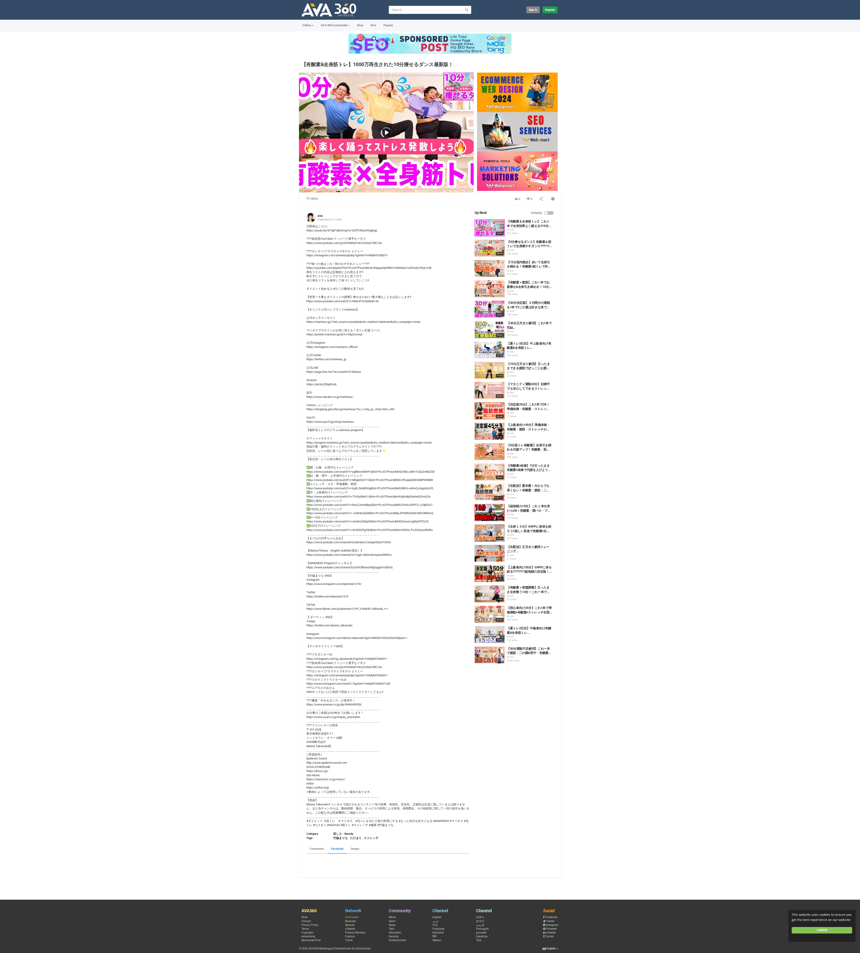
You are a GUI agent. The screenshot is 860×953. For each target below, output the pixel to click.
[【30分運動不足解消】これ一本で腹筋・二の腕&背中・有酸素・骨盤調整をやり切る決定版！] (490, 655)
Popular (388, 25)
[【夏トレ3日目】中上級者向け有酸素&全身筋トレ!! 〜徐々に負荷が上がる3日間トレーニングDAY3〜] (490, 349)
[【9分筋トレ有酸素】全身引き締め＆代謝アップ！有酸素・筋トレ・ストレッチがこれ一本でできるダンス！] (490, 451)
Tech (391, 928)
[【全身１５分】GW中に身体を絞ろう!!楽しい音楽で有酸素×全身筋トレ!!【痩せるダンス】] (490, 532)
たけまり (356, 838)
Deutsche (438, 932)
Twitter (550, 921)
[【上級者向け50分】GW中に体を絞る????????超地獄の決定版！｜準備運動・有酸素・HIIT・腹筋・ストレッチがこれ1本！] (490, 573)
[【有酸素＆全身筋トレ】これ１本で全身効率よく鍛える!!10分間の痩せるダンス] (490, 227)
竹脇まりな (340, 838)
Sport (392, 921)
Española (482, 936)
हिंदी (434, 936)
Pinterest (551, 928)
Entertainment (397, 940)
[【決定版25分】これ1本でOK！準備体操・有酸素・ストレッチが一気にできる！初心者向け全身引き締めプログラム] (490, 410)
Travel (349, 940)
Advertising (308, 936)
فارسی (480, 925)
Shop (360, 25)
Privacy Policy (309, 925)
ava (320, 216)
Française (438, 928)
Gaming (393, 936)
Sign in (533, 9)
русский (481, 932)
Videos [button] (306, 25)
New (373, 25)
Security (350, 925)
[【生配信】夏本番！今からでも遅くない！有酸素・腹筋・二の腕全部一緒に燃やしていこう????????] (490, 492)
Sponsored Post (311, 940)
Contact (306, 921)
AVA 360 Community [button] (334, 25)
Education (395, 932)
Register (550, 9)
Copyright (307, 932)
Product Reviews (355, 932)
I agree (822, 930)
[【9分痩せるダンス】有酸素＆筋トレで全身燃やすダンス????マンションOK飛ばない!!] (490, 248)
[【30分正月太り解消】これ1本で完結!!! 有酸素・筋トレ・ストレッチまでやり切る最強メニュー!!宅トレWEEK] (490, 329)
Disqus (355, 848)
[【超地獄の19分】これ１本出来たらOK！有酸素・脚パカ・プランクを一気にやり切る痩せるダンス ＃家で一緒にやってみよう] (490, 512)
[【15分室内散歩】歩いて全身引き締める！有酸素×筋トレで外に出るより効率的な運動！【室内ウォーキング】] (490, 268)
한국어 (480, 921)
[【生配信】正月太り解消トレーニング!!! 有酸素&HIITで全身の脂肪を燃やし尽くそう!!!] (490, 553)
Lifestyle (350, 928)
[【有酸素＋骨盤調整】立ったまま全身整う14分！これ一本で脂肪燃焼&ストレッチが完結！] (490, 593)
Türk (478, 940)
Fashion (350, 936)
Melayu (436, 940)
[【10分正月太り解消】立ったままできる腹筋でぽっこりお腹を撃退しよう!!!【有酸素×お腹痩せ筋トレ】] (490, 370)
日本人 (480, 917)
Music (392, 917)
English (436, 917)
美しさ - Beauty (343, 833)
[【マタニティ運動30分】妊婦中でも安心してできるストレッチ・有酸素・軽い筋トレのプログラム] (490, 390)
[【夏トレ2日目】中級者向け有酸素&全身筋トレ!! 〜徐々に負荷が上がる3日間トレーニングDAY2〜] (490, 634)
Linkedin (551, 932)
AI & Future (351, 917)
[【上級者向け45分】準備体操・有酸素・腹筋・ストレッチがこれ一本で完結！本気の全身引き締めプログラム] (490, 431)
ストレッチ (371, 838)
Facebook (337, 848)
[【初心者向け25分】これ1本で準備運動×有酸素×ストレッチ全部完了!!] (490, 614)
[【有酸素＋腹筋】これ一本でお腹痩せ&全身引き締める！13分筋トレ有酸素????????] (490, 288)
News (392, 925)
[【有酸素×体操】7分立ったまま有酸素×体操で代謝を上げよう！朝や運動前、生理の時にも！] (490, 472)
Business (350, 921)
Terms (305, 928)
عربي (435, 921)
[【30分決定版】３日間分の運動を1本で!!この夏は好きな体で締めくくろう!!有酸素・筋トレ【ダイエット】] (490, 309)
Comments (317, 848)
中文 (435, 925)
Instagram (552, 925)
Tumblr (549, 936)
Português (482, 928)
